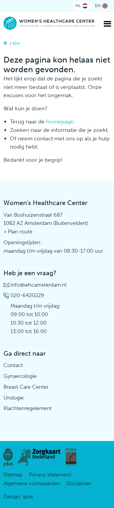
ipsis (28, 496)
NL (78, 5)
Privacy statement (50, 474)
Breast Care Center (26, 387)
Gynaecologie (20, 376)
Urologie (14, 398)
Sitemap (13, 474)
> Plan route (18, 231)
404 (15, 43)
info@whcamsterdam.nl (38, 285)
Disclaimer (78, 483)
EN (98, 5)
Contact (13, 365)
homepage (60, 121)
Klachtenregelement (28, 408)
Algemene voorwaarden (32, 483)
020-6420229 (27, 295)
